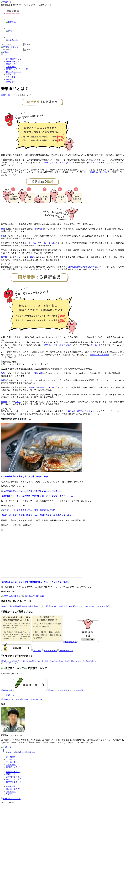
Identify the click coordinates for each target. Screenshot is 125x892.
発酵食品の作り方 (35, 606)
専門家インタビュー (14, 767)
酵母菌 (4, 257)
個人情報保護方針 (13, 789)
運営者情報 (11, 82)
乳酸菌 (24, 606)
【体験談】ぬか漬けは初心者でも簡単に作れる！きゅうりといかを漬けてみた (35, 582)
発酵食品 (3, 661)
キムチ (88, 606)
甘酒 (74, 606)
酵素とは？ (11, 64)
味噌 (36, 229)
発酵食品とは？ (13, 61)
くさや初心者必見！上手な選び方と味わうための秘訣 (24, 476)
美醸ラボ (10, 695)
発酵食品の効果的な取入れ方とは (82, 267)
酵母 (108, 606)
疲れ (87, 661)
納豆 (3, 236)
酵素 (27, 661)
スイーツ (80, 606)
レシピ (4, 606)
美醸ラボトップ (8, 95)
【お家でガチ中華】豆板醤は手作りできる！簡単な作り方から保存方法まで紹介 (36, 515)
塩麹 (65, 606)
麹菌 (3, 229)
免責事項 (10, 79)
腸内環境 (31, 661)
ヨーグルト (33, 243)
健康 (24, 661)
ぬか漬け (55, 606)
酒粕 (103, 606)
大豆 (46, 606)
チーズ (43, 243)
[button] (27, 44)
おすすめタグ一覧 (13, 72)
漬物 (70, 606)
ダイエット (96, 162)
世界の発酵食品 (14, 606)
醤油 (42, 229)
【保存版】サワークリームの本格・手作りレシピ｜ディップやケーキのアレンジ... (37, 496)
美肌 (58, 661)
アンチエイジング (13, 759)
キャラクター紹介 (13, 77)
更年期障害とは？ (13, 59)
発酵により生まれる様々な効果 (57, 162)
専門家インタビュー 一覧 (17, 69)
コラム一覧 (11, 67)
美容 (43, 661)
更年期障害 (71, 661)
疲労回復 (91, 661)
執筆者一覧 (11, 74)
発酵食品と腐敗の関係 (99, 172)
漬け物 (51, 243)
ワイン (18, 257)
